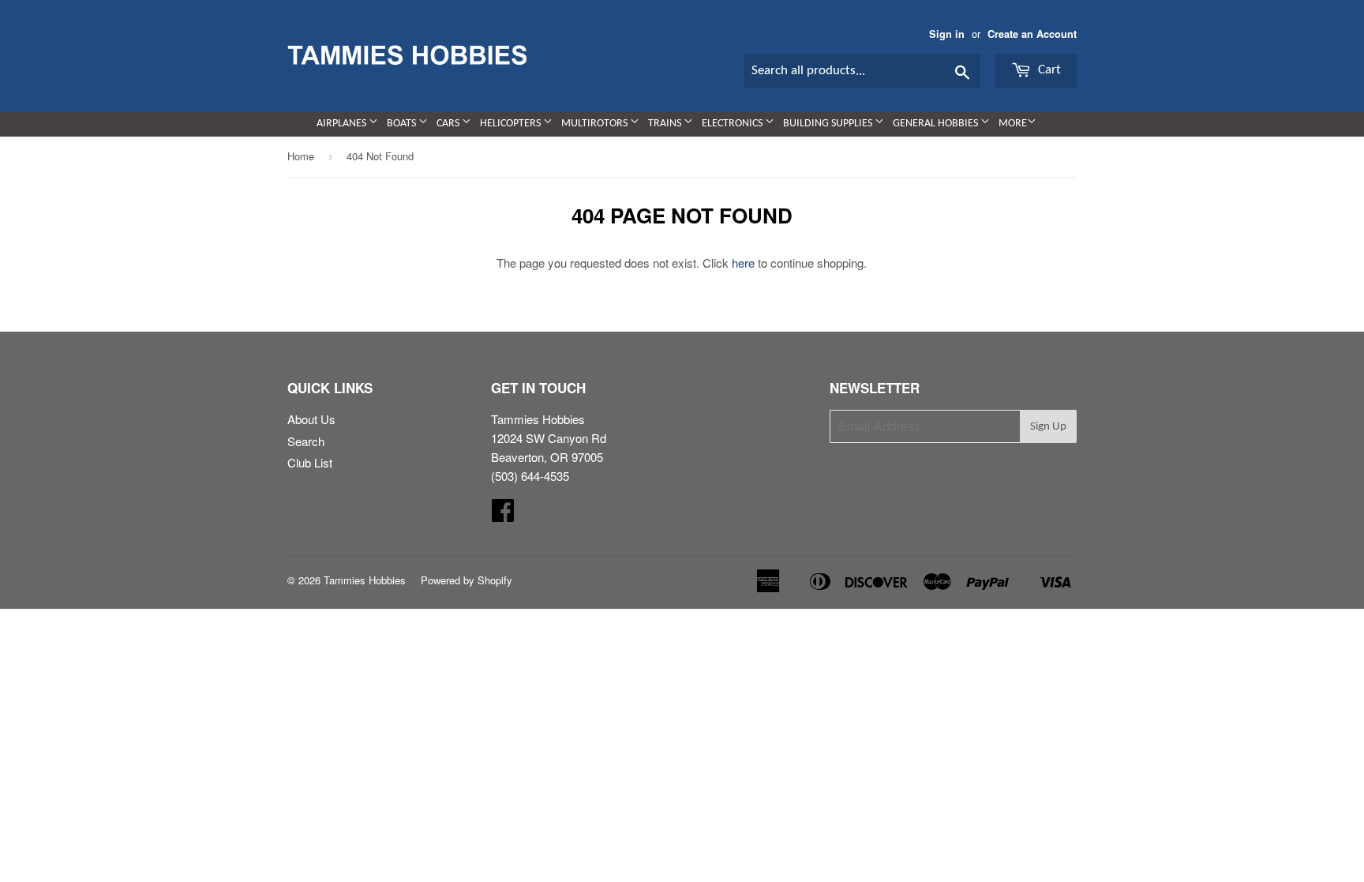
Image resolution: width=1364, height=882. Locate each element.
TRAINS (666, 123)
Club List (309, 462)
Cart (1048, 70)
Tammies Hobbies (365, 579)
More (1013, 123)
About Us (311, 419)
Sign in (947, 34)
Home (300, 155)
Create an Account (1032, 34)
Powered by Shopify (466, 579)
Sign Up (1048, 427)
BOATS (402, 123)
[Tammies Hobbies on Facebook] (503, 514)
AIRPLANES (343, 123)
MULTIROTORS (595, 123)
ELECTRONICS (733, 123)
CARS (449, 123)
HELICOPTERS (511, 123)
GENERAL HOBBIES (936, 123)
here (743, 262)
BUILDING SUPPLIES (829, 123)
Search (305, 441)
